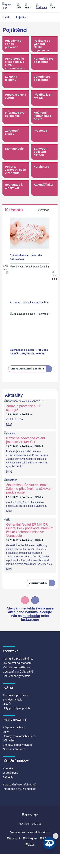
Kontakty (8, 768)
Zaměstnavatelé (12, 699)
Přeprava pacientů (14, 727)
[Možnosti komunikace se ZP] (44, 116)
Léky (6, 731)
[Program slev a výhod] (15, 98)
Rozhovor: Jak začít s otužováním (29, 302)
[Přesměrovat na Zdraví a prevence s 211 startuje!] (24, 401)
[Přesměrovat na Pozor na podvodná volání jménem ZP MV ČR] (10, 433)
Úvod (6, 17)
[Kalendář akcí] (44, 188)
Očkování (8, 740)
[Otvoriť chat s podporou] (49, 843)
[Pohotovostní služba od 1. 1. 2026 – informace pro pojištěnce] (15, 62)
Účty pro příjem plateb (16, 708)
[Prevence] (44, 134)
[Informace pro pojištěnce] (15, 116)
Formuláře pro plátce (15, 695)
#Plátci (39, 446)
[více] (9, 424)
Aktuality (8, 777)
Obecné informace (14, 749)
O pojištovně (10, 772)
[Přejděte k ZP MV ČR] (44, 98)
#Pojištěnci (26, 414)
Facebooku (31, 616)
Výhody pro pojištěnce (16, 667)
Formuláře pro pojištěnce (18, 658)
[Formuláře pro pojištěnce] (44, 62)
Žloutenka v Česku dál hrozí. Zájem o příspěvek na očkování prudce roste (29, 488)
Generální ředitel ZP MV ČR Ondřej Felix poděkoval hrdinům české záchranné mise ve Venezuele (29, 530)
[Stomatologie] (15, 152)
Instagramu (30, 619)
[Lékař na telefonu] (15, 80)
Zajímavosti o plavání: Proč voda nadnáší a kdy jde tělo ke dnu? (29, 352)
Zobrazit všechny (38, 583)
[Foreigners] (44, 170)
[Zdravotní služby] (15, 134)
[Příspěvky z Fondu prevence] (15, 44)
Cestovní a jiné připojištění (19, 671)
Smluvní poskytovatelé (16, 676)
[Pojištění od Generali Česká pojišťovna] (44, 44)
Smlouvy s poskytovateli (17, 744)
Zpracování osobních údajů (19, 784)
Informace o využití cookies (19, 788)
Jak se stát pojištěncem (17, 663)
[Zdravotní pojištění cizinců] (44, 152)
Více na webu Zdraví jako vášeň (27, 369)
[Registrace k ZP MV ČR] (15, 188)
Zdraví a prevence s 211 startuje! (24, 408)
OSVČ (7, 703)
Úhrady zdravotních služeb (19, 736)
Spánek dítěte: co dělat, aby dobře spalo (26, 257)
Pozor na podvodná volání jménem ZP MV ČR (25, 440)
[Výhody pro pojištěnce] (44, 80)
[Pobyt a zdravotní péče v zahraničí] (15, 170)
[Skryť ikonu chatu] (55, 836)
